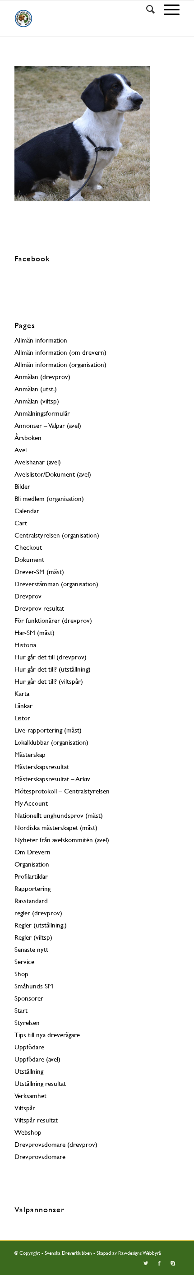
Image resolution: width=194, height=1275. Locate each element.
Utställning (28, 1071)
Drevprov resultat (39, 608)
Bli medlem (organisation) (49, 498)
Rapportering (32, 888)
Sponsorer (28, 998)
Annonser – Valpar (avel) (47, 425)
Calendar (26, 511)
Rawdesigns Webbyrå (139, 1253)
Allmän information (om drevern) (60, 352)
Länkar (23, 705)
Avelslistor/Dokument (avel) (52, 474)
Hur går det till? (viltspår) (48, 681)
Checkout (28, 547)
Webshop (28, 1132)
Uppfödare (29, 1047)
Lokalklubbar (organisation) (51, 742)
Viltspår (24, 1108)
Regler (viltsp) (33, 937)
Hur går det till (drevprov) (50, 657)
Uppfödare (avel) (37, 1059)
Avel (20, 450)
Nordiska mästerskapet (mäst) (55, 827)
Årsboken (28, 437)
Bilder (22, 486)
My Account (31, 803)
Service (24, 961)
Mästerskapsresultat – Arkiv (52, 779)
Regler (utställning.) (40, 925)
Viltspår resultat (36, 1120)
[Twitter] (145, 1263)
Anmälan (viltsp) (36, 401)
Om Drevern (32, 852)
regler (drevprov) (38, 913)
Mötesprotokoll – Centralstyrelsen (62, 791)
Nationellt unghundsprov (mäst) (58, 815)
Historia (25, 645)
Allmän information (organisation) (60, 364)
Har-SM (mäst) (34, 632)
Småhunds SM (33, 986)
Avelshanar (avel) (37, 462)
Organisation (31, 864)
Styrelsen (27, 1022)
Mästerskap (30, 754)
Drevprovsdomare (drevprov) (55, 1144)
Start (21, 1010)
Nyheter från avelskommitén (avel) (61, 840)
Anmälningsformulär (42, 413)
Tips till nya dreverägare (47, 1035)
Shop (21, 974)
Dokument (29, 559)
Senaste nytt (31, 949)
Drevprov (28, 596)
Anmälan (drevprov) (42, 376)
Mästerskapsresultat (41, 766)
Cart (20, 523)
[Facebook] (159, 1263)
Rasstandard (31, 900)
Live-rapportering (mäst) (48, 730)
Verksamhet (30, 1095)
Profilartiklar (31, 876)
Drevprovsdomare (39, 1156)
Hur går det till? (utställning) (52, 669)
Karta (21, 693)
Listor (22, 718)
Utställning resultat (40, 1083)
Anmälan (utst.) (35, 389)
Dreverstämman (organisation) (56, 584)
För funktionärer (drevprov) (53, 620)
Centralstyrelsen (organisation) (56, 535)
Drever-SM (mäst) (39, 571)
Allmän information (40, 340)
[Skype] (173, 1263)
